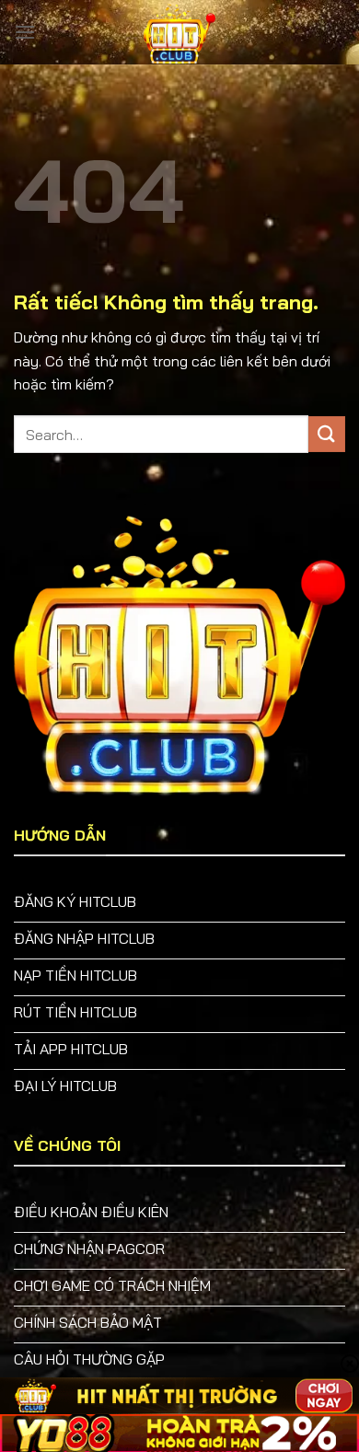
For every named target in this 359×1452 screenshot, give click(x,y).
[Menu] (25, 31)
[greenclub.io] (179, 32)
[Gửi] (326, 434)
